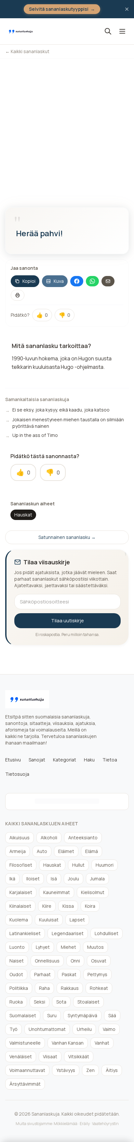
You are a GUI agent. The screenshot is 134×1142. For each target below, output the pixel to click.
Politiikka (18, 988)
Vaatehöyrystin (105, 1123)
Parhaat (42, 974)
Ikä (12, 878)
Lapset (77, 920)
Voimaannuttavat (27, 1070)
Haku (89, 760)
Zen (90, 1070)
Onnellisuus (47, 961)
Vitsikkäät (78, 1056)
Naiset (16, 961)
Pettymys (97, 974)
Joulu (73, 878)
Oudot (16, 974)
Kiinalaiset (20, 906)
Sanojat (37, 760)
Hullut (78, 865)
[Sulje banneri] (126, 9)
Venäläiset (20, 1056)
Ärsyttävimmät (25, 1084)
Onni (75, 961)
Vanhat (102, 1043)
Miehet (68, 947)
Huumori (105, 865)
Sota (61, 1002)
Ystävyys (65, 1070)
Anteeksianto (83, 837)
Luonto (17, 947)
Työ (13, 1029)
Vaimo (109, 1029)
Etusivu (13, 760)
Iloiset (33, 878)
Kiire (46, 906)
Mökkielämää (65, 1123)
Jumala (97, 878)
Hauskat (23, 515)
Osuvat (98, 961)
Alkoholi (49, 837)
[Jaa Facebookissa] (76, 281)
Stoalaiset (88, 1002)
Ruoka (16, 1002)
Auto (42, 851)
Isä (54, 878)
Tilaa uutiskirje (67, 620)
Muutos (95, 947)
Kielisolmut (92, 892)
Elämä (91, 851)
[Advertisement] (67, 129)
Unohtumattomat (47, 1029)
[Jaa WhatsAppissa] (92, 281)
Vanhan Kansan (68, 1043)
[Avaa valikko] (122, 31)
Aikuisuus (19, 837)
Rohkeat (99, 988)
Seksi (39, 1002)
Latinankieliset (25, 933)
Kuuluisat (49, 920)
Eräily (85, 1123)
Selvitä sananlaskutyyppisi (62, 9)
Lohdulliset (106, 933)
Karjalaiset (20, 892)
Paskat (69, 974)
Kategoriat (64, 760)
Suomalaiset (22, 1015)
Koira (90, 906)
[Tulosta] (17, 295)
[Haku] (107, 31)
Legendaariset (68, 933)
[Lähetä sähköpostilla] (107, 281)
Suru (52, 1015)
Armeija (17, 851)
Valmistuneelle (25, 1043)
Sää (112, 1015)
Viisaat (50, 1056)
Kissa (68, 906)
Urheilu (84, 1029)
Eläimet (66, 851)
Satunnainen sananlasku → (67, 537)
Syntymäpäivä (82, 1015)
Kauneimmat (56, 892)
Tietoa (109, 760)
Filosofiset (20, 865)
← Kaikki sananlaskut (27, 51)
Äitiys (112, 1070)
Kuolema (18, 920)
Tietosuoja (17, 774)
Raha (44, 988)
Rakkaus (70, 988)
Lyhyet (43, 947)
